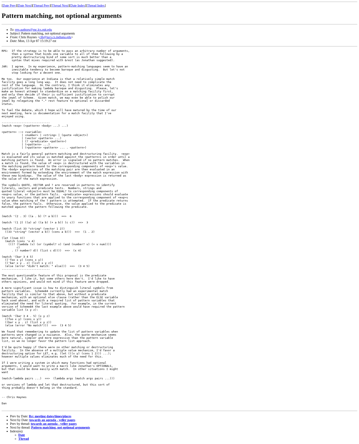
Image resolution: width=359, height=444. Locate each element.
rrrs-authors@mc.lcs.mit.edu (33, 29)
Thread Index (96, 5)
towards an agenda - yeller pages (52, 420)
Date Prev (9, 5)
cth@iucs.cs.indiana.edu (55, 37)
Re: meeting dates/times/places (50, 416)
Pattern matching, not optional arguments (60, 427)
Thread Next (60, 5)
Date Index (77, 5)
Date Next (24, 5)
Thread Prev (41, 5)
